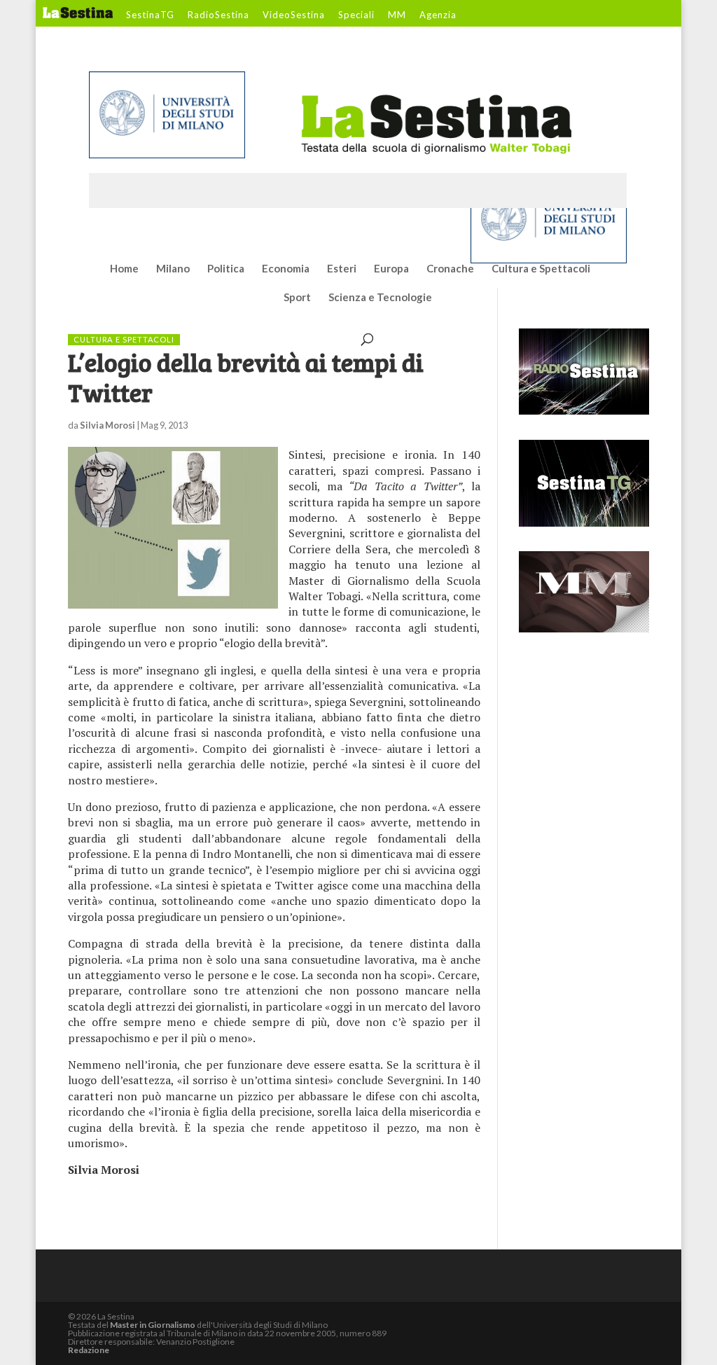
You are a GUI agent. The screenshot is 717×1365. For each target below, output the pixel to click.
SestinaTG (150, 15)
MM (397, 15)
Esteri (341, 269)
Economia (285, 269)
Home (124, 269)
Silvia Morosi (107, 425)
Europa (391, 269)
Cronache (450, 269)
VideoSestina (294, 15)
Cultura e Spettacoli (541, 269)
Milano (173, 269)
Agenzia (438, 15)
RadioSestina (218, 15)
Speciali (356, 15)
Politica (225, 269)
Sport (297, 297)
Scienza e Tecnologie (380, 297)
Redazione (88, 1350)
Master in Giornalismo (152, 1324)
